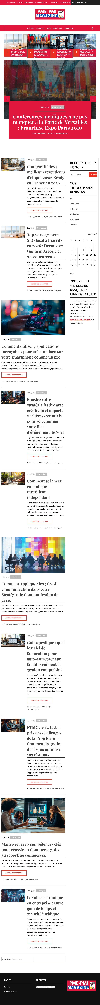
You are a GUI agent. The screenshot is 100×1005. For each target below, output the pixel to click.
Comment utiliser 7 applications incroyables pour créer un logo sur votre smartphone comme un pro (32, 351)
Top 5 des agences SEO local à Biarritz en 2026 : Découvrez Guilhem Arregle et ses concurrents (45, 245)
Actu (49, 28)
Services (30, 28)
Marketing (69, 28)
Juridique (40, 28)
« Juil (72, 273)
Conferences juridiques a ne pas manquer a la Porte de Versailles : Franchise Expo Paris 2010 (50, 122)
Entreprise (57, 28)
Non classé (57, 107)
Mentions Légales (10, 991)
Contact (7, 987)
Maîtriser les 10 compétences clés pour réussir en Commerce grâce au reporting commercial (31, 849)
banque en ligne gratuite (80, 320)
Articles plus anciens (13, 959)
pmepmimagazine (62, 133)
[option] (15, 45)
